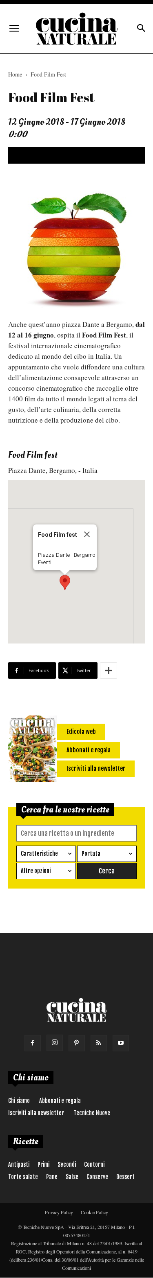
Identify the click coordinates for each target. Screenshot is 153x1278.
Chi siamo (19, 1100)
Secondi (67, 1164)
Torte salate (23, 1176)
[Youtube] (121, 1043)
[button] (65, 582)
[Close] (87, 534)
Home (15, 74)
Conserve (97, 1176)
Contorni (94, 1164)
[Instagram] (55, 1043)
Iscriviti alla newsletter (36, 1112)
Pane (52, 1176)
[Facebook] (32, 1043)
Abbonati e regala (60, 1100)
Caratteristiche (39, 853)
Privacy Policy (59, 1212)
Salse (72, 1176)
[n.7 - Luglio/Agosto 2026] (32, 750)
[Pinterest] (77, 1043)
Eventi (44, 562)
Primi (43, 1164)
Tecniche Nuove (91, 1112)
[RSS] (99, 1043)
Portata (91, 853)
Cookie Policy (94, 1212)
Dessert (125, 1176)
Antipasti (18, 1164)
